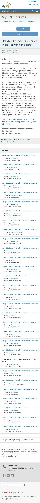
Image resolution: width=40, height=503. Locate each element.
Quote (15, 142)
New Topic (20, 34)
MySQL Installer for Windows (23, 21)
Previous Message (13, 139)
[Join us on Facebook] (4, 476)
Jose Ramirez (14, 186)
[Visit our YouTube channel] (12, 476)
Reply (9, 142)
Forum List (6, 21)
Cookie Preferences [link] (13, 499)
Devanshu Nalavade (16, 195)
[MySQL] (6, 4)
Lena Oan (13, 383)
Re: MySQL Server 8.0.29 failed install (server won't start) (20, 164)
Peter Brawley (14, 167)
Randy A (13, 251)
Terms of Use (25, 496)
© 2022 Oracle (18, 492)
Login (29, 4)
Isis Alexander (14, 158)
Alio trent (13, 325)
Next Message (26, 139)
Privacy (4, 496)
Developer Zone (9, 11)
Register (35, 4)
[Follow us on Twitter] (8, 476)
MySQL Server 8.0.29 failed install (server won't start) (19, 155)
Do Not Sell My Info (14, 496)
